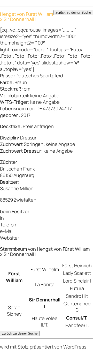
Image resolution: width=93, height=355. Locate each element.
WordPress (74, 347)
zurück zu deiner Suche (73, 12)
